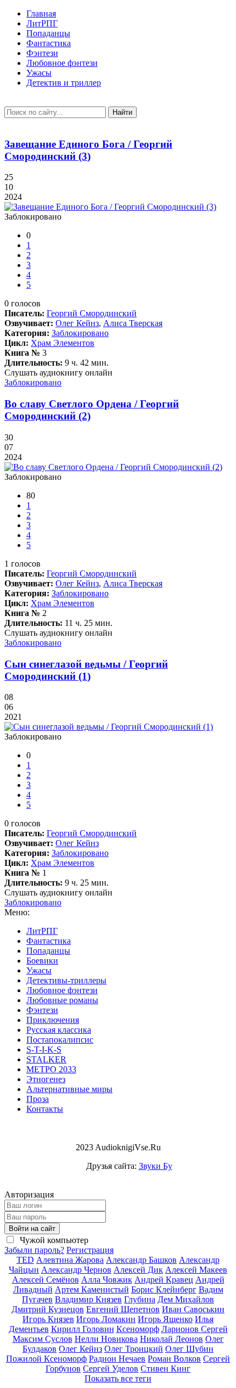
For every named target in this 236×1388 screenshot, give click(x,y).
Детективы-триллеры (66, 980)
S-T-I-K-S (43, 1049)
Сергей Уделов (110, 1368)
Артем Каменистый (92, 1289)
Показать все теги (118, 1378)
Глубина (139, 1299)
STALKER (46, 1059)
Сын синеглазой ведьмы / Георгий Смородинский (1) (86, 670)
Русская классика (58, 1029)
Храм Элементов (62, 343)
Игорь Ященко (165, 1319)
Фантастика (48, 43)
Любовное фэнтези (62, 63)
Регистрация (90, 1250)
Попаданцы (48, 33)
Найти (122, 112)
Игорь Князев (48, 1319)
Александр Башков (141, 1259)
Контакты (44, 1108)
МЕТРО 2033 (51, 1069)
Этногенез (45, 1079)
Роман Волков (174, 1358)
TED (25, 1259)
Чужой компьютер (53, 1240)
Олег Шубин (189, 1348)
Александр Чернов (76, 1269)
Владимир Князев (88, 1299)
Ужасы (39, 72)
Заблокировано (80, 333)
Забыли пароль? (34, 1250)
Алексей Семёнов (45, 1279)
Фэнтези (42, 53)
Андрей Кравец (163, 1279)
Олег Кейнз (77, 323)
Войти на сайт (32, 1228)
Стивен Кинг (165, 1368)
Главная (41, 13)
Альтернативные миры (69, 1089)
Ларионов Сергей (194, 1329)
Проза (37, 1099)
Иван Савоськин (193, 1309)
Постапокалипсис (59, 1039)
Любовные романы (62, 1000)
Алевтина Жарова (70, 1259)
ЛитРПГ (42, 23)
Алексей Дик (138, 1269)
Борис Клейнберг (163, 1289)
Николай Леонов (171, 1339)
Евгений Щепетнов (123, 1309)
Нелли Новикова (106, 1339)
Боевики (42, 960)
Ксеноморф (137, 1329)
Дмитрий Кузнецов (48, 1309)
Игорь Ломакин (106, 1319)
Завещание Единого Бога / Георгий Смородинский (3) (88, 150)
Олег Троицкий (133, 1348)
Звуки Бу (155, 1166)
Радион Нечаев (117, 1358)
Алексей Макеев (196, 1269)
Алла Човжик (106, 1279)
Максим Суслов (42, 1339)
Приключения (52, 1020)
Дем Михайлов (186, 1299)
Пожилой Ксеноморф (46, 1358)
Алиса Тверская (132, 323)
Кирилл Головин (82, 1329)
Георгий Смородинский (92, 313)
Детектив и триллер (63, 82)
